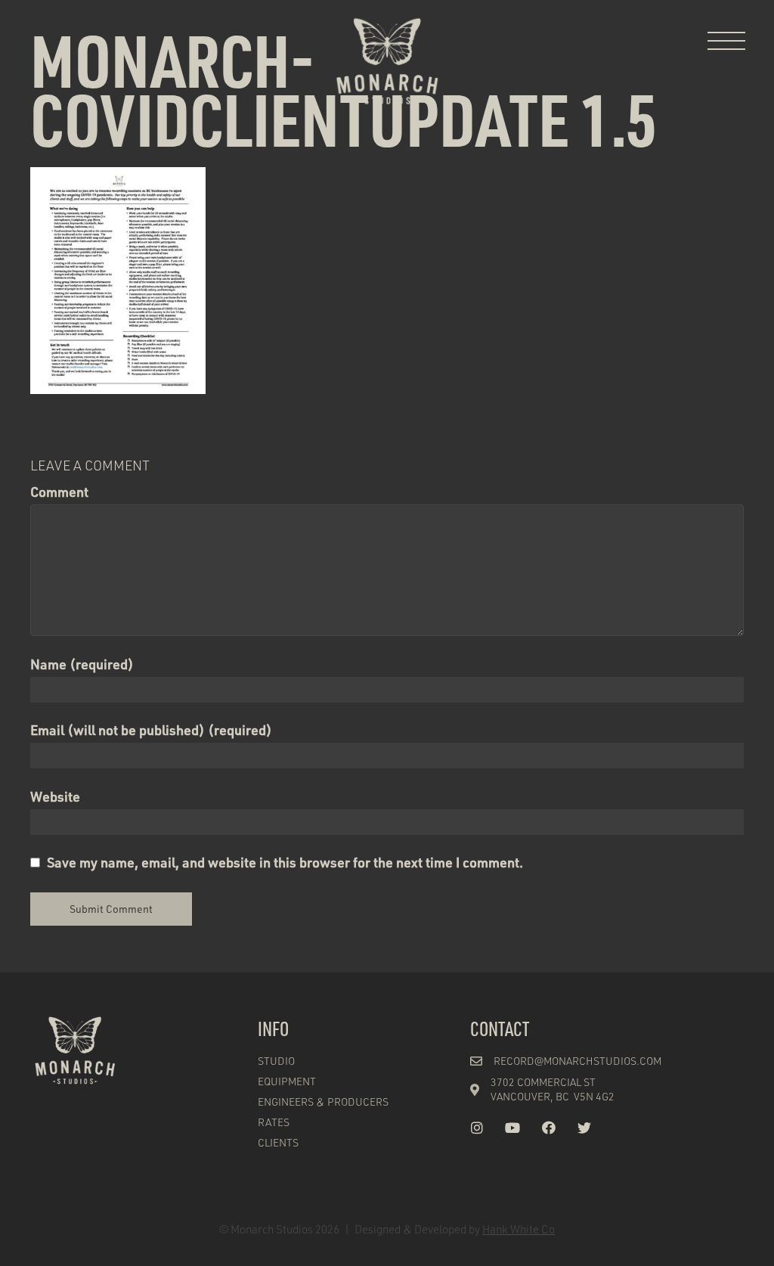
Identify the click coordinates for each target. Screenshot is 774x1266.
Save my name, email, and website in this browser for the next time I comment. (285, 862)
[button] (726, 41)
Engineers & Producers (323, 1101)
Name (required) (82, 664)
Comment (59, 492)
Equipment (287, 1081)
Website (55, 796)
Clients (278, 1142)
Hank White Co (518, 1229)
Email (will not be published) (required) (151, 730)
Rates (273, 1122)
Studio (276, 1060)
